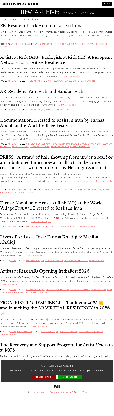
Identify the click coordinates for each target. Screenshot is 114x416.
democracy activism (89, 143)
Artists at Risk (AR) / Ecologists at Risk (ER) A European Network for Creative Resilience (56, 60)
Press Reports (24, 189)
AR (51, 44)
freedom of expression (64, 81)
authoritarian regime (66, 143)
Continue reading (74, 76)
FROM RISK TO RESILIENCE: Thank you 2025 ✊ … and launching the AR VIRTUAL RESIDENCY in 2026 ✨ (55, 308)
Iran (10, 192)
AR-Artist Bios (17, 44)
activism (45, 143)
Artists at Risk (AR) (76, 44)
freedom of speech (80, 289)
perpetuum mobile (86, 81)
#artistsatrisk (42, 44)
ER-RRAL (90, 44)
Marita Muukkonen (39, 146)
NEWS (13, 81)
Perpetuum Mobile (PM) (41, 392)
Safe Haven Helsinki (80, 146)
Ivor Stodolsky (20, 146)
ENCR (48, 81)
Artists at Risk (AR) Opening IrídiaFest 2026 (44, 271)
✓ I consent (70, 377)
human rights (96, 260)
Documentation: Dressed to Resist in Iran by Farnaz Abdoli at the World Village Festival (52, 123)
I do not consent (44, 377)
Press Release (24, 331)
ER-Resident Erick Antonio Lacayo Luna (41, 25)
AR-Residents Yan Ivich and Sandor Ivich (42, 91)
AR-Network (60, 44)
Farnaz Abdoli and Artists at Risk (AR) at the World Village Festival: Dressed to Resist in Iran (51, 206)
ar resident (47, 189)
